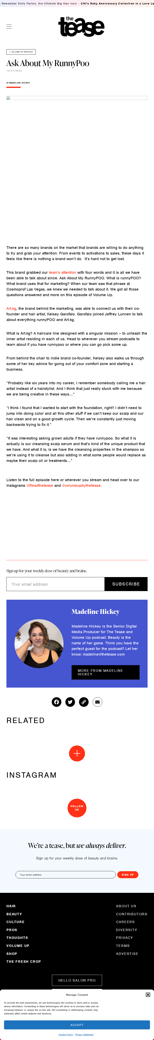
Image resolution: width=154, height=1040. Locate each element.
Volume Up (17, 945)
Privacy (124, 937)
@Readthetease (39, 485)
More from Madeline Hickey (100, 672)
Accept (77, 1025)
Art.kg (11, 308)
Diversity (126, 930)
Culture (15, 922)
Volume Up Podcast (22, 52)
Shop (11, 953)
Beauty (14, 914)
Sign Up (128, 874)
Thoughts (17, 937)
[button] (148, 995)
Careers (125, 922)
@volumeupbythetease (81, 485)
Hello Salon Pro (77, 980)
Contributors (132, 914)
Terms (123, 945)
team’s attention (62, 272)
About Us (126, 906)
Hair (11, 906)
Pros (11, 930)
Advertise (127, 953)
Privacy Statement (84, 1034)
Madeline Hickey (19, 82)
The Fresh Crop (23, 961)
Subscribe (126, 584)
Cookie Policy (66, 1034)
